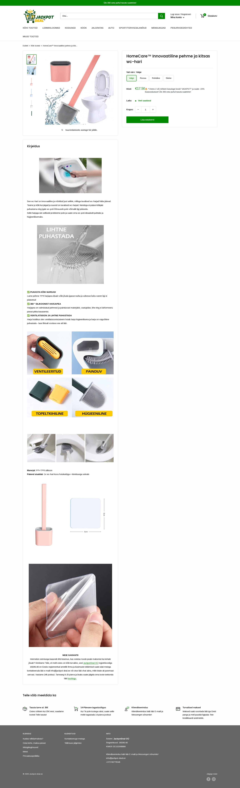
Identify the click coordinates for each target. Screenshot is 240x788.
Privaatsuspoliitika (31, 756)
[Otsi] (161, 16)
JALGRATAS (97, 28)
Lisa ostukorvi (147, 119)
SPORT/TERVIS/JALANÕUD (133, 28)
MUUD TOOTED (30, 36)
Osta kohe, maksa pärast (34, 743)
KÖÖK (84, 28)
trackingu (72, 678)
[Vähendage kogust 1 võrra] (138, 109)
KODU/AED (70, 28)
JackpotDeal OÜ (90, 663)
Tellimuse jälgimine (73, 743)
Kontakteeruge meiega (74, 738)
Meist (25, 751)
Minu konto (176, 17)
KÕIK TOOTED (30, 28)
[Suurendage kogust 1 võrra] (153, 109)
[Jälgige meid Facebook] (208, 779)
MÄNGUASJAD (158, 28)
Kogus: (129, 109)
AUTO (111, 28)
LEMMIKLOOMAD (51, 28)
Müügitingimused (30, 747)
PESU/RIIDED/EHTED (181, 28)
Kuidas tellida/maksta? (33, 738)
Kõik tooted (35, 46)
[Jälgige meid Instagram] (214, 779)
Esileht (25, 46)
